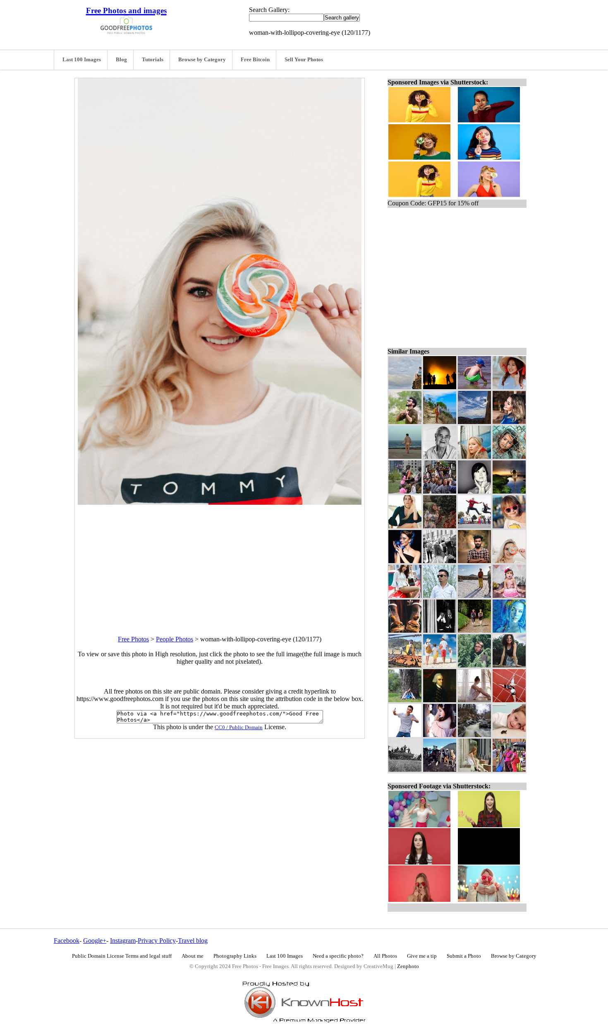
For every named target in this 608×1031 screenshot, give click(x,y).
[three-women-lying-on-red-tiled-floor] (509, 699)
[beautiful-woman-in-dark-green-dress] (404, 526)
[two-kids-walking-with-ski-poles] (474, 630)
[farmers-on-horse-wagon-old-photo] (404, 769)
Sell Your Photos (304, 60)
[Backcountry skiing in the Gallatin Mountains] (474, 595)
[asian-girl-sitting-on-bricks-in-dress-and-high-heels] (474, 769)
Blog (121, 60)
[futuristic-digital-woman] (509, 630)
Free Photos (133, 639)
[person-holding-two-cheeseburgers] (404, 630)
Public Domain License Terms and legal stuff (122, 956)
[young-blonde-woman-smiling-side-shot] (509, 421)
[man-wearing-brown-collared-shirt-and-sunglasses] (404, 421)
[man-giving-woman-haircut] (439, 560)
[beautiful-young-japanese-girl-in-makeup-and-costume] (439, 734)
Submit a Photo (464, 956)
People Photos (174, 639)
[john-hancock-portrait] (439, 699)
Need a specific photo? (338, 956)
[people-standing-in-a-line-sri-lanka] (509, 769)
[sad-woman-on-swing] (509, 491)
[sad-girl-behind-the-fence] (509, 456)
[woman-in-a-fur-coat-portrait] (474, 456)
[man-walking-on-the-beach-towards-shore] (404, 456)
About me (192, 956)
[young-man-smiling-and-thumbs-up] (404, 734)
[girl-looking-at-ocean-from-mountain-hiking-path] (439, 421)
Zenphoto (408, 966)
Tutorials (152, 60)
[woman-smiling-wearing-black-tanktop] (509, 665)
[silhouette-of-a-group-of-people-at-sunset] (439, 386)
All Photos (385, 956)
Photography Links (234, 956)
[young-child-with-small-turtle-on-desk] (509, 734)
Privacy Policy (157, 940)
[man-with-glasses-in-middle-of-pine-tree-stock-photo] (474, 665)
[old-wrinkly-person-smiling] (439, 456)
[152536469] (439, 665)
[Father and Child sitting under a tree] (404, 699)
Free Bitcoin (255, 60)
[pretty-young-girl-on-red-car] (404, 595)
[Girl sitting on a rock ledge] (404, 386)
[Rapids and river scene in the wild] (474, 734)
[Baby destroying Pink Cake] (509, 595)
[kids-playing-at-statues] (404, 491)
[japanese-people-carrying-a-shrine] (439, 491)
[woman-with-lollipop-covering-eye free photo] (219, 502)
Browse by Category (202, 60)
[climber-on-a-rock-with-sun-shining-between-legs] (474, 421)
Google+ (94, 940)
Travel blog (193, 940)
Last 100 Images (81, 60)
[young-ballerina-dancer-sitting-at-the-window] (474, 699)
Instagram (123, 940)
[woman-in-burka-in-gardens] (439, 526)
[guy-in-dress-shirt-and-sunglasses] (439, 595)
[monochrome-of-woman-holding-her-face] (474, 491)
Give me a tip (422, 956)
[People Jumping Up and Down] (474, 526)
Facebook (66, 940)
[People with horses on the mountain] (439, 769)
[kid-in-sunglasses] (509, 526)
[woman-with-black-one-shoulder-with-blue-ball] (404, 560)
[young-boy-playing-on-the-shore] (474, 386)
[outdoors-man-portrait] (474, 560)
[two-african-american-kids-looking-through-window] (439, 630)
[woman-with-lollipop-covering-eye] (509, 560)
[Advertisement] (219, 563)
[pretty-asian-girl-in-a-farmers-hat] (509, 386)
